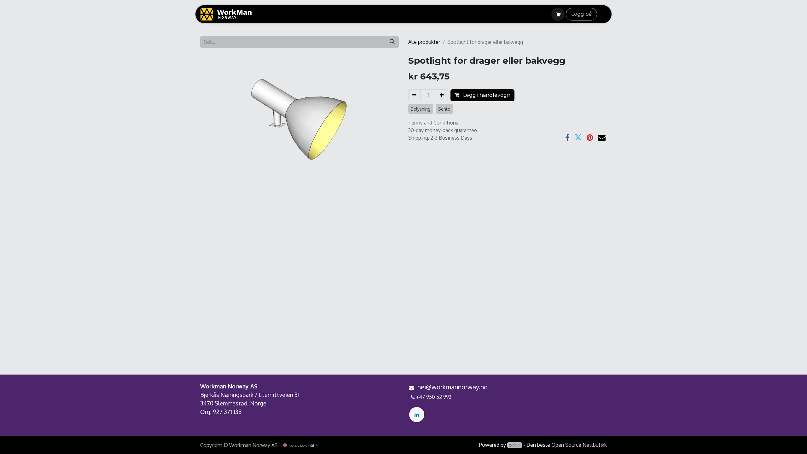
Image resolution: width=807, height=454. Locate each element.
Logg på (581, 14)
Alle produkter (424, 42)
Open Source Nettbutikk (579, 445)
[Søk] (392, 42)
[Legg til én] (442, 95)
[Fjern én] (414, 95)
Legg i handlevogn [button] (486, 95)
